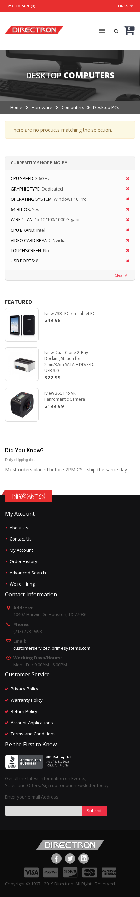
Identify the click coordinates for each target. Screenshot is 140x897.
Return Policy (24, 711)
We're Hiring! (23, 584)
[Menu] (102, 30)
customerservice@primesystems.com (51, 648)
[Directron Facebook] (56, 858)
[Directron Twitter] (70, 858)
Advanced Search (28, 572)
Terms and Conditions (33, 734)
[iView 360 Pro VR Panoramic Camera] (22, 405)
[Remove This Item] (125, 179)
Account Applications (32, 722)
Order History (23, 561)
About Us (19, 527)
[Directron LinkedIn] (83, 858)
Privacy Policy (24, 689)
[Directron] (34, 28)
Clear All (122, 275)
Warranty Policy (27, 700)
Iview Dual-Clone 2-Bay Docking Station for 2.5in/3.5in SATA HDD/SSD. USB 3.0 (69, 362)
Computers (73, 107)
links (123, 6)
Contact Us (21, 539)
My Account (21, 550)
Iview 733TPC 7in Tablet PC (69, 313)
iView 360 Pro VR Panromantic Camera (64, 396)
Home (16, 107)
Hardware (42, 107)
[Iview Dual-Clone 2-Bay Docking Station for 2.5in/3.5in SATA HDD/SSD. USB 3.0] (22, 364)
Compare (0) (23, 6)
